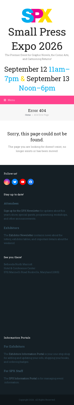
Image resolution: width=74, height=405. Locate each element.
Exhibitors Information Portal (26, 354)
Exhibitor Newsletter (21, 235)
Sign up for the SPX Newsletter (22, 210)
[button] (9, 100)
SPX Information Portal (23, 378)
